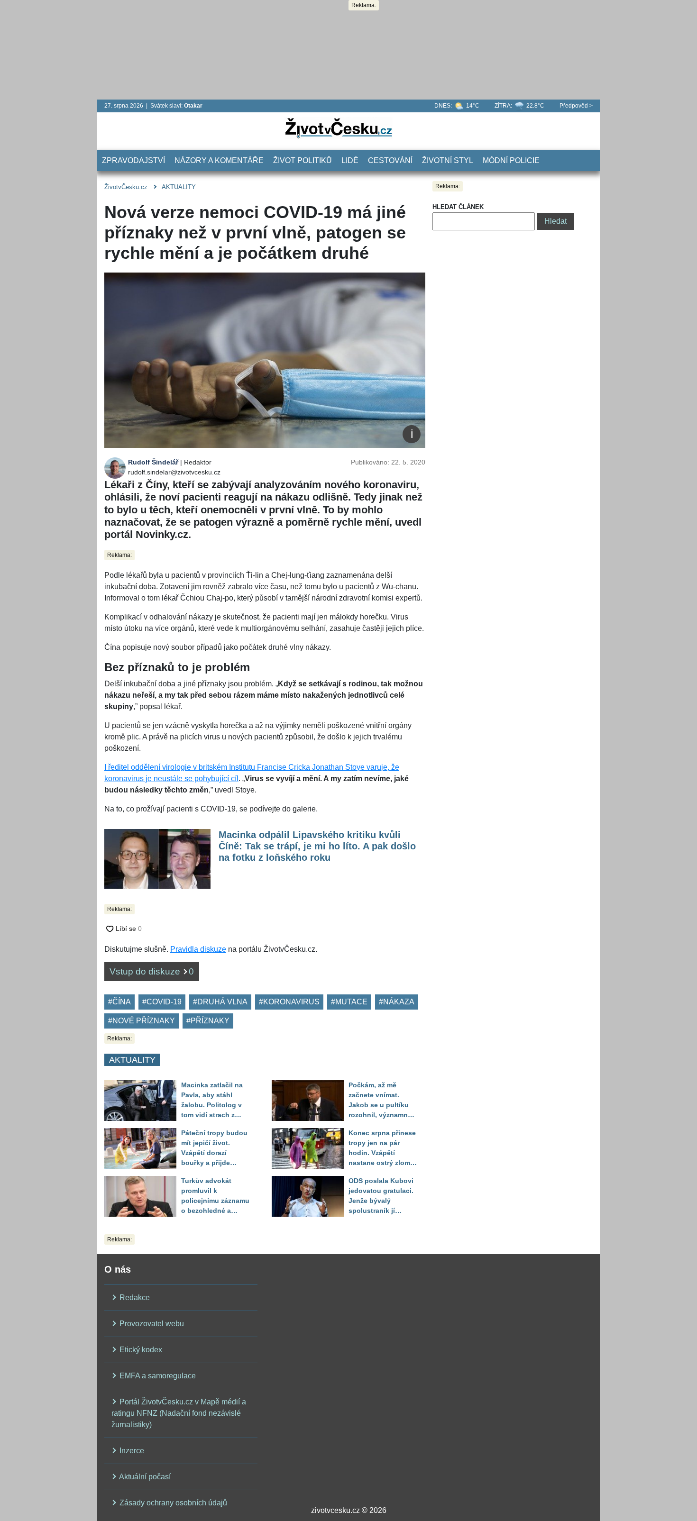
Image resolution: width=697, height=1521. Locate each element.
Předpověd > (576, 105)
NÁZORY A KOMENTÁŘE (219, 160)
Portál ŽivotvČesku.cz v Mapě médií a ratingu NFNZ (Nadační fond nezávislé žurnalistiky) (178, 1413)
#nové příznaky (141, 1021)
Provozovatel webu (151, 1324)
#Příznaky (207, 1021)
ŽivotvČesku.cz (125, 187)
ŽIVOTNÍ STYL (447, 160)
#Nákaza (396, 1002)
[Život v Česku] (338, 128)
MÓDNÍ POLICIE (511, 160)
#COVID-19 (162, 1002)
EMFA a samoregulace (157, 1376)
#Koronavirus (289, 1002)
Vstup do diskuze (152, 971)
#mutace (349, 1002)
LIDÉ (349, 160)
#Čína (119, 1002)
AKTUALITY (179, 187)
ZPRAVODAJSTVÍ (133, 160)
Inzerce (131, 1451)
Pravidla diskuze (198, 949)
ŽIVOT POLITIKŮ (302, 160)
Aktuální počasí (144, 1477)
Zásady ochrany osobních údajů (172, 1503)
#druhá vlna (220, 1002)
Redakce (134, 1297)
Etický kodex (140, 1350)
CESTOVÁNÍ (390, 160)
